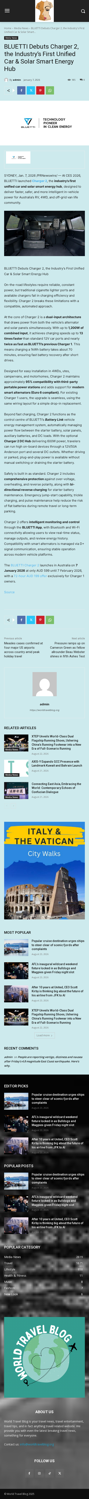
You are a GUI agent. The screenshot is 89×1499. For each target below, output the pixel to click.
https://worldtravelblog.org (44, 710)
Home (7, 28)
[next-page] (13, 806)
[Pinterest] (40, 90)
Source (9, 592)
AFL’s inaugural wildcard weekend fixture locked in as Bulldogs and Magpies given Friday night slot (55, 968)
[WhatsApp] (50, 90)
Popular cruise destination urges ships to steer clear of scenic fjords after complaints (58, 945)
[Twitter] (31, 90)
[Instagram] (39, 1473)
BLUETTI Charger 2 (25, 565)
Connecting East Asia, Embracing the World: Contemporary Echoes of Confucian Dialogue (56, 788)
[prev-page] (6, 806)
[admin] (7, 80)
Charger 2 (39, 181)
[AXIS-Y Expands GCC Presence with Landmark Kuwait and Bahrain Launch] (16, 768)
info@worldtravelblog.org (37, 1444)
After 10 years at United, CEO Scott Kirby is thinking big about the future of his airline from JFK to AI (57, 991)
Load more (43, 1035)
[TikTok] (50, 1473)
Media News (21, 28)
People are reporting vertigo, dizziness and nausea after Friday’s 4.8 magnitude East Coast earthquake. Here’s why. (43, 1061)
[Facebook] (21, 90)
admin (17, 79)
